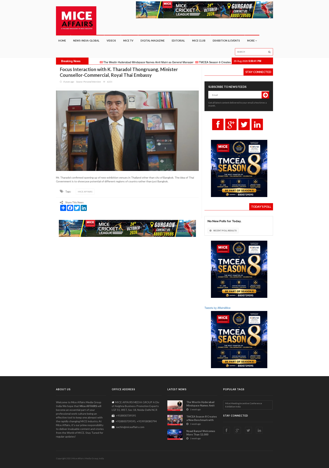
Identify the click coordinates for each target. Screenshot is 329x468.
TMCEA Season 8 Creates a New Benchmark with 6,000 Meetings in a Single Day (227, 62)
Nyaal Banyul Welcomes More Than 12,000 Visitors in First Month (200, 434)
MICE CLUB (198, 40)
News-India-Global (86, 40)
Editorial (178, 40)
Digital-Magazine (152, 40)
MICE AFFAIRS (85, 191)
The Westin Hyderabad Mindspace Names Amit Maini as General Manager (128, 62)
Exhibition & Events (226, 40)
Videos (111, 40)
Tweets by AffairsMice (217, 308)
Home (62, 40)
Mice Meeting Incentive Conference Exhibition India (243, 405)
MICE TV (128, 40)
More (251, 40)
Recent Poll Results (225, 230)
